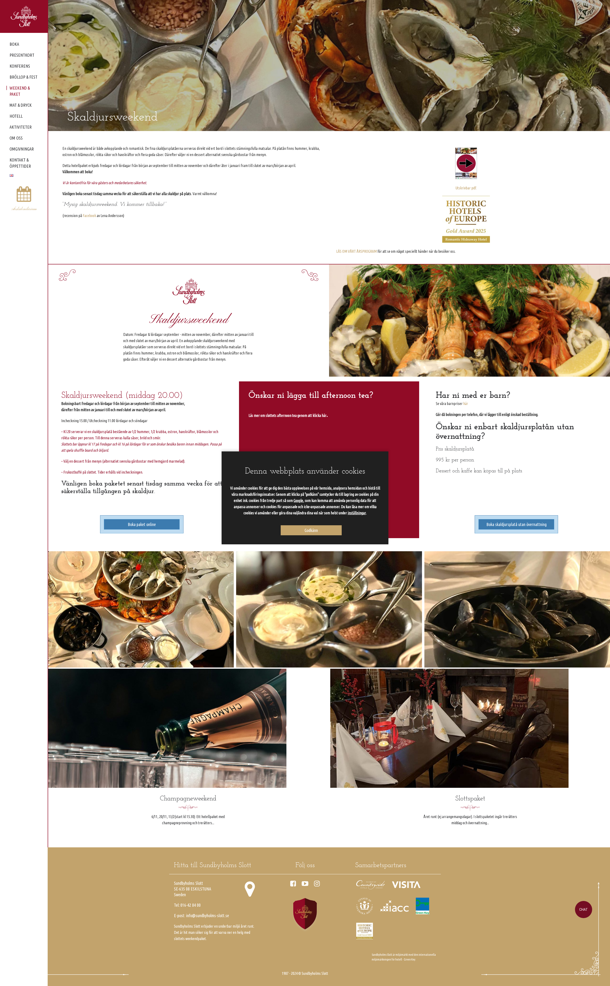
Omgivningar (22, 149)
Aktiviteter (21, 127)
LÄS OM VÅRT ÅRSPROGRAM (356, 251)
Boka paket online (142, 524)
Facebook (89, 215)
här (465, 403)
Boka (14, 44)
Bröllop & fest (23, 77)
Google (298, 500)
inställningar (357, 513)
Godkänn (311, 530)
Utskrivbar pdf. (466, 188)
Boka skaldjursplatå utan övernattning (516, 524)
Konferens (20, 66)
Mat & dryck (21, 105)
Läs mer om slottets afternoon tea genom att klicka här (287, 415)
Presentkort (22, 55)
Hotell (16, 116)
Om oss (16, 138)
